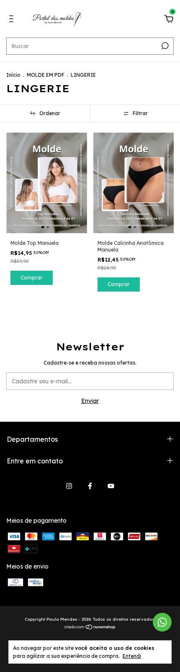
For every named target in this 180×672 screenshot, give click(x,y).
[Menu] (12, 20)
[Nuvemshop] (90, 628)
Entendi (132, 656)
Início (13, 75)
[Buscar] (164, 46)
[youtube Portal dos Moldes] (111, 486)
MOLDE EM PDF (45, 75)
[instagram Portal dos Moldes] (69, 486)
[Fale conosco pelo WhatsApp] (162, 622)
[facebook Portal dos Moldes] (90, 486)
